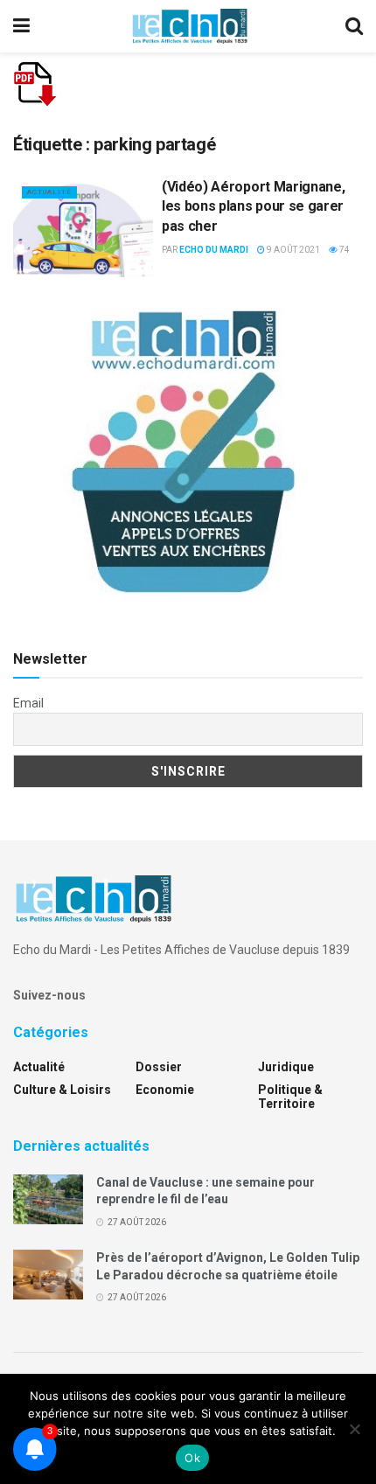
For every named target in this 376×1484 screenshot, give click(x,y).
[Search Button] (354, 26)
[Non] (354, 1429)
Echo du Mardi (213, 249)
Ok (192, 1458)
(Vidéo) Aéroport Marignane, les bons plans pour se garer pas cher (253, 206)
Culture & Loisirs (62, 1090)
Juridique (286, 1067)
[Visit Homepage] (189, 26)
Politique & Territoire (290, 1097)
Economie (165, 1090)
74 (344, 249)
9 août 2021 (292, 249)
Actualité (49, 192)
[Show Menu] (21, 26)
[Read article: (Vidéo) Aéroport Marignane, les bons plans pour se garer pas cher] (83, 227)
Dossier (159, 1067)
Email (28, 703)
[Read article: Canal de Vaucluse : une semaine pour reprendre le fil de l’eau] (48, 1199)
